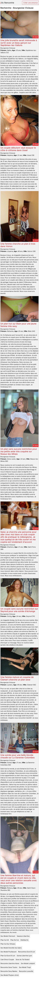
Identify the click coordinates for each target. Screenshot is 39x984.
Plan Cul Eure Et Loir (8, 956)
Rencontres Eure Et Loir (26, 952)
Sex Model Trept (25, 967)
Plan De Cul (14, 940)
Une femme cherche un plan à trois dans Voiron (17, 245)
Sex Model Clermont (8, 936)
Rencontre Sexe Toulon (9, 967)
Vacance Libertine (23, 936)
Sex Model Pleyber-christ (10, 975)
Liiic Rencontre (7, 3)
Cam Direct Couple (7, 959)
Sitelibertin (24, 940)
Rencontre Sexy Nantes (9, 971)
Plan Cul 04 (5, 940)
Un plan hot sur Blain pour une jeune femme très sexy (18, 324)
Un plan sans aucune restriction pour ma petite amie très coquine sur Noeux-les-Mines (18, 451)
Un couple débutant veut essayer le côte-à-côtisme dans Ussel (18, 149)
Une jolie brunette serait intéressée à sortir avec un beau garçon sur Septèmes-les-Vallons (18, 43)
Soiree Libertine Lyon (24, 956)
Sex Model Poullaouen (8, 952)
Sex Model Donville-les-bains (11, 948)
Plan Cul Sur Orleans (8, 944)
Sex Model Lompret (28, 963)
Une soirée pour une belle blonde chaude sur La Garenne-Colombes (17, 756)
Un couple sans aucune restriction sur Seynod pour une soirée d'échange (19, 610)
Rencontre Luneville (26, 971)
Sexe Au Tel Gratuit (22, 959)
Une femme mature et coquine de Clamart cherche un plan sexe (17, 678)
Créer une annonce (30, 3)
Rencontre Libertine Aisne (10, 963)
